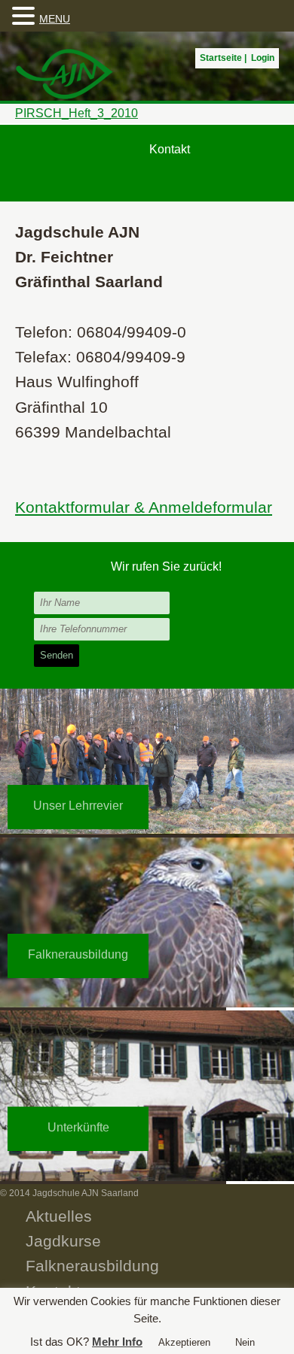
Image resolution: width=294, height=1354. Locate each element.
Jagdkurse (63, 1240)
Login (262, 58)
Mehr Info (117, 1341)
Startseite (221, 58)
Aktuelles (59, 1216)
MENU (54, 19)
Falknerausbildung (92, 1265)
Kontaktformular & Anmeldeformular (143, 507)
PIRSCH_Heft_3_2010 (76, 113)
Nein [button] (245, 1342)
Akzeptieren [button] (184, 1342)
